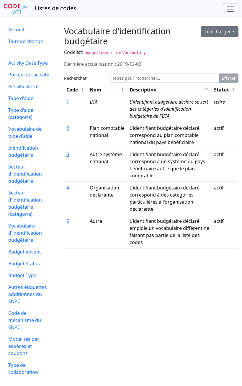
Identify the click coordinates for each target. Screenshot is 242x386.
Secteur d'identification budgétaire (25, 173)
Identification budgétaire (23, 151)
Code (76, 89)
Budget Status (24, 263)
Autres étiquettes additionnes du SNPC (27, 294)
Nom (108, 89)
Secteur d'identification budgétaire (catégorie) (25, 203)
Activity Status (24, 86)
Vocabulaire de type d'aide (25, 132)
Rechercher (75, 78)
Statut (226, 89)
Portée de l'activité (28, 74)
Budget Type (22, 275)
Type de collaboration (23, 368)
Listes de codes (54, 8)
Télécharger (218, 31)
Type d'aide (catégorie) (20, 113)
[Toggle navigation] (230, 9)
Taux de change (25, 41)
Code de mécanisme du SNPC (24, 320)
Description (170, 89)
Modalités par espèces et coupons (23, 346)
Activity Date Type (28, 63)
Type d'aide (20, 98)
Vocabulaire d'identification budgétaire (25, 233)
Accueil (16, 29)
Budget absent (24, 251)
